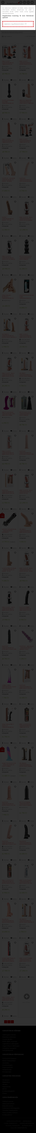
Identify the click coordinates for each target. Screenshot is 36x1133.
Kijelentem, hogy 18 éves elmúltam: (14, 24)
